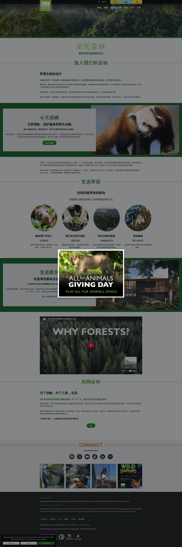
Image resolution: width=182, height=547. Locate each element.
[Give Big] (91, 273)
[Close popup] (121, 252)
